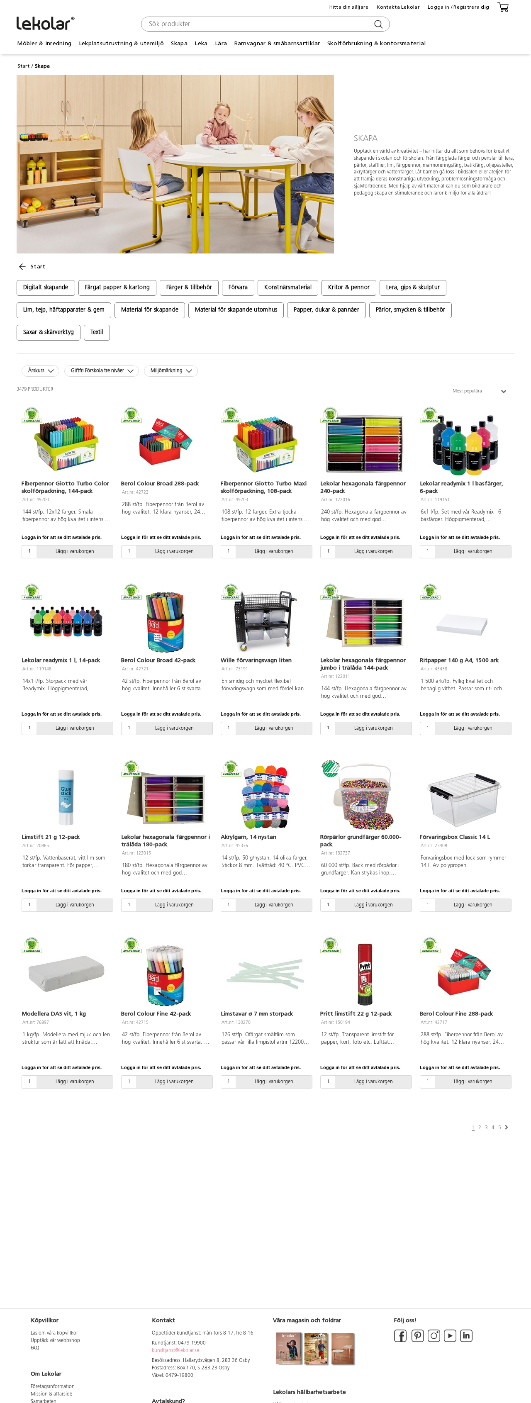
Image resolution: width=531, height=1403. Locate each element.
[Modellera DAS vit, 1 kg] (66, 974)
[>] (506, 1127)
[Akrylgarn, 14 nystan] (265, 797)
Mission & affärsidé (51, 1394)
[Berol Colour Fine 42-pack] (166, 974)
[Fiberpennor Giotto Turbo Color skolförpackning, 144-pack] (66, 444)
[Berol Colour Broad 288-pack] (166, 444)
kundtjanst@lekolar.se (175, 1350)
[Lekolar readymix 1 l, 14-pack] (66, 620)
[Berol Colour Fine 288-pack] (464, 974)
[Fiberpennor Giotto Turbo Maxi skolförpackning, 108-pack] (265, 444)
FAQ (35, 1348)
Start (23, 66)
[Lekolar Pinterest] (417, 1340)
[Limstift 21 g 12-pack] (66, 797)
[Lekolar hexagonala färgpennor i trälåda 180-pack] (166, 797)
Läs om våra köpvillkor (54, 1333)
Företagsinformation (53, 1386)
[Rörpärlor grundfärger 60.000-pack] (365, 797)
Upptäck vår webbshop (55, 1340)
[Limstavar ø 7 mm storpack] (265, 974)
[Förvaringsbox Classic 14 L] (464, 797)
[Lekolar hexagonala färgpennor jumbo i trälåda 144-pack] (365, 620)
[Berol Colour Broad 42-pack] (166, 620)
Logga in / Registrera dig (458, 7)
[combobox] (264, 24)
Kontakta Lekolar (398, 7)
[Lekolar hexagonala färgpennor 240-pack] (365, 444)
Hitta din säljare (349, 7)
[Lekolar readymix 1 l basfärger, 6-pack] (464, 444)
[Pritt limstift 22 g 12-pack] (365, 974)
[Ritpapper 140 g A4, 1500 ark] (464, 620)
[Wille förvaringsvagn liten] (265, 620)
